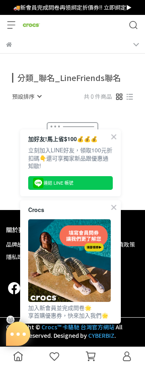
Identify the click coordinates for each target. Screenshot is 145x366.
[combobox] (26, 96)
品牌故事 (17, 244)
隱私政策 (17, 257)
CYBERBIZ (101, 335)
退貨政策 (123, 244)
